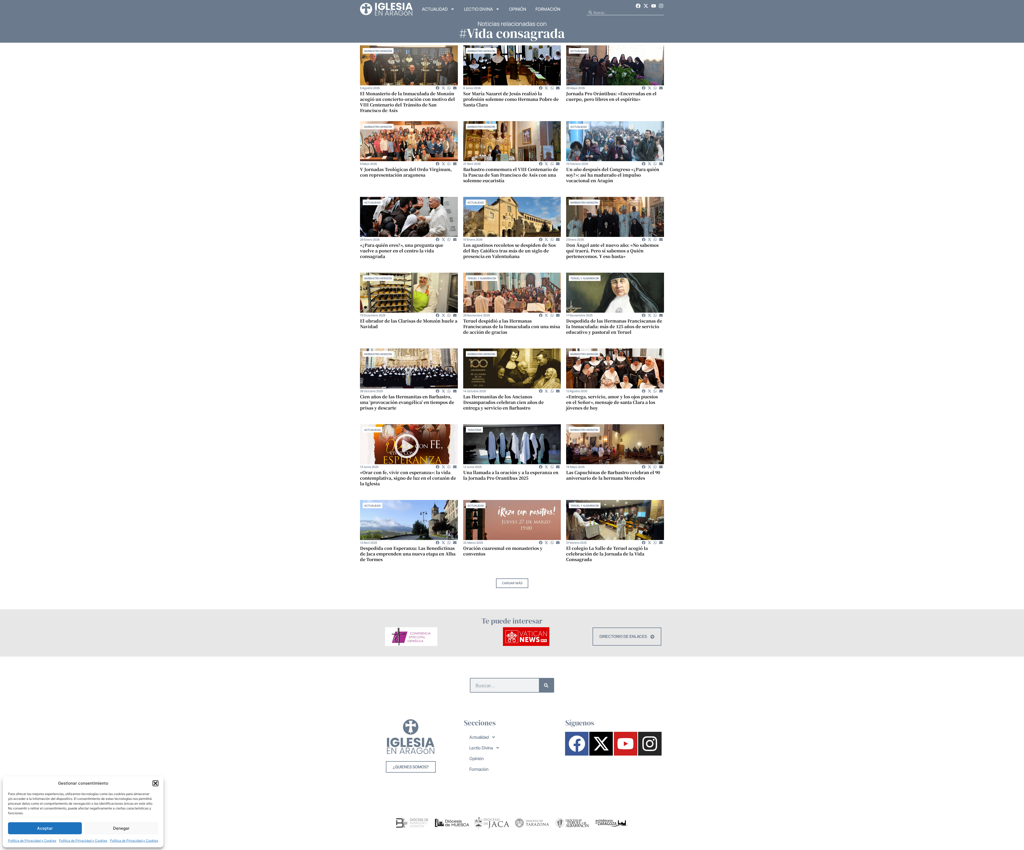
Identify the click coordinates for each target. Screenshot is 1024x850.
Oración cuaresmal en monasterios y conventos (502, 551)
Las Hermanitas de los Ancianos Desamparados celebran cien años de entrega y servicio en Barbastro (503, 402)
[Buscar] (546, 685)
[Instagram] (661, 6)
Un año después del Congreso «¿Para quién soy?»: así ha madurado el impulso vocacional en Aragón (612, 175)
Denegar (121, 828)
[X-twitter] (646, 6)
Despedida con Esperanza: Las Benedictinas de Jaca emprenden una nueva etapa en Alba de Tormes (407, 553)
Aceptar (45, 828)
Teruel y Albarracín (481, 278)
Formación (547, 9)
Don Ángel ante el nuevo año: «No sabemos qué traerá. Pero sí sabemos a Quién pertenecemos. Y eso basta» (612, 250)
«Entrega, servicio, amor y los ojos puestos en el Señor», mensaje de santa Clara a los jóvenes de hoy (612, 402)
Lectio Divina (478, 9)
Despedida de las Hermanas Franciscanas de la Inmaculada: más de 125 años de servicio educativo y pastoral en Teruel (614, 326)
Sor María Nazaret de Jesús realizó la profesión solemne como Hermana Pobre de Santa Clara (511, 99)
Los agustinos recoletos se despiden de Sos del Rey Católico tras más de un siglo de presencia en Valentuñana (509, 250)
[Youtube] (654, 6)
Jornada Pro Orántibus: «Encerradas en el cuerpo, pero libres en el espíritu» (611, 96)
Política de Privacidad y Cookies (32, 841)
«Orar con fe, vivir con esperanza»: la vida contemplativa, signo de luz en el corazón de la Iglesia (408, 478)
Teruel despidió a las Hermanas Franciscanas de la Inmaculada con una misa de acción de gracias (511, 326)
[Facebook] (638, 6)
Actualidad (435, 9)
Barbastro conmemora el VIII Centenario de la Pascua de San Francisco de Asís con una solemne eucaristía (510, 175)
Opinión (517, 9)
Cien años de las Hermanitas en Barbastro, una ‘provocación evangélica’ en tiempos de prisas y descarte (407, 402)
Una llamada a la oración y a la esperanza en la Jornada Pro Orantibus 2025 (510, 475)
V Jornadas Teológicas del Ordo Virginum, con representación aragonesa (406, 172)
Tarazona (474, 429)
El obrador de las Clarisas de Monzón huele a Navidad (408, 323)
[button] (155, 783)
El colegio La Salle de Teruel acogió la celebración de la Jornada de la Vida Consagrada (607, 553)
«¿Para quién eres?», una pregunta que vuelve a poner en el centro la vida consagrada (401, 250)
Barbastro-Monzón (378, 51)
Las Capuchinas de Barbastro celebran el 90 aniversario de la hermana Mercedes (613, 475)
